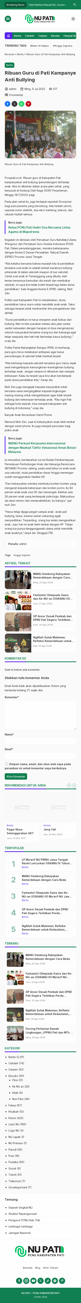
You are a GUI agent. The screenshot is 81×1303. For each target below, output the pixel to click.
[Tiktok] (48, 1281)
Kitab (15, 1092)
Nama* (9, 734)
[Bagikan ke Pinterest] (28, 104)
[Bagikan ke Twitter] (14, 104)
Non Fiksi (18, 1099)
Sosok (12, 1168)
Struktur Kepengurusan (22, 1213)
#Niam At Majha (39, 45)
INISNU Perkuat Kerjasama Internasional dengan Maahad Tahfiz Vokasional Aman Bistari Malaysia (42, 448)
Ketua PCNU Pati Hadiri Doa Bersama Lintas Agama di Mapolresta (39, 229)
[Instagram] (26, 1281)
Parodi (12, 1149)
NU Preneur (15, 1143)
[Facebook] (19, 1281)
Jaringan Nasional (19, 1232)
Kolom (12, 1118)
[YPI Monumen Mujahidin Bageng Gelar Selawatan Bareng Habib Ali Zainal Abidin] (22, 807)
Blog (37, 1267)
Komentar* (12, 697)
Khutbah (13, 1111)
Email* (9, 749)
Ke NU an (18, 1086)
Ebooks (55, 35)
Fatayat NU (70, 35)
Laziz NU (13, 1124)
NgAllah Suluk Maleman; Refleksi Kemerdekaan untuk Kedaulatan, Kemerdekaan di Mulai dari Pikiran (45, 929)
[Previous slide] (69, 785)
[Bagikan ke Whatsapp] (21, 104)
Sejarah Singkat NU (20, 1207)
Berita (17, 35)
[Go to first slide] (74, 785)
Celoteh (29, 35)
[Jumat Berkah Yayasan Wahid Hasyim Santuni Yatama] (59, 807)
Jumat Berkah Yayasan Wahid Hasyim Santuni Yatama (59, 833)
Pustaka (13, 1162)
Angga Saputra (22, 555)
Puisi (11, 1155)
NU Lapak (14, 1136)
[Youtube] (33, 1281)
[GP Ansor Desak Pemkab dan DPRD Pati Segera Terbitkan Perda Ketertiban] (18, 621)
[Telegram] (55, 1281)
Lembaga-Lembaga (20, 1226)
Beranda (27, 1267)
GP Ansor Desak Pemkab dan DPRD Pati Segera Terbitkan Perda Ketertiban (52, 620)
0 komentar (16, 95)
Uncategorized (17, 1187)
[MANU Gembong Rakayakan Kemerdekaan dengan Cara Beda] (18, 579)
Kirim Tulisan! (50, 1267)
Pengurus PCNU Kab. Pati (24, 1220)
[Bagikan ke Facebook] (7, 104)
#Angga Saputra (62, 45)
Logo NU (13, 1130)
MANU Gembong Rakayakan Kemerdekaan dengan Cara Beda (51, 577)
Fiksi (15, 1080)
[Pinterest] (62, 1281)
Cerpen (42, 35)
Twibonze (14, 1181)
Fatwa (12, 1105)
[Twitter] (40, 1281)
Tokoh (12, 1174)
